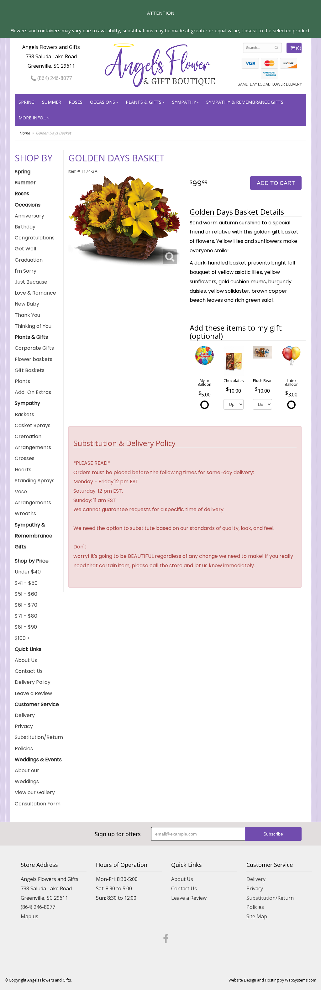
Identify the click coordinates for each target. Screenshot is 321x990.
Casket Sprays (32, 425)
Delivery (25, 715)
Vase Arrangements (33, 497)
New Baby (27, 303)
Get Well (25, 248)
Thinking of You (33, 326)
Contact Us (29, 671)
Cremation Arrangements (33, 442)
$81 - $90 (26, 627)
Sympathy (184, 102)
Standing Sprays (35, 480)
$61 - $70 (26, 605)
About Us (26, 660)
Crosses (24, 458)
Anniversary (29, 215)
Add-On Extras (33, 392)
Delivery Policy (32, 682)
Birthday (25, 226)
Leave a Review (33, 693)
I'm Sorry (25, 271)
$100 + (22, 638)
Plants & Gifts (143, 102)
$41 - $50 (26, 583)
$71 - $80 (26, 616)
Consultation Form (38, 803)
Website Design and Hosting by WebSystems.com (272, 980)
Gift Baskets (30, 370)
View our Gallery (35, 792)
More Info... (32, 118)
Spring (26, 102)
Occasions (102, 102)
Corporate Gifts (34, 348)
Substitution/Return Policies (39, 743)
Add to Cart (276, 183)
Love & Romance (35, 292)
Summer (51, 102)
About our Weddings (27, 776)
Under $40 (28, 571)
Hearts (23, 469)
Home (24, 133)
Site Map (256, 916)
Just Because (31, 281)
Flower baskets (33, 359)
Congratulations (35, 237)
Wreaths (25, 513)
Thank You (27, 315)
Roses (75, 102)
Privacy (24, 726)
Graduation (29, 260)
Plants (22, 381)
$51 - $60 (26, 594)
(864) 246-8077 (54, 78)
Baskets (24, 414)
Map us (29, 916)
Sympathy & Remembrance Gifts (244, 102)
